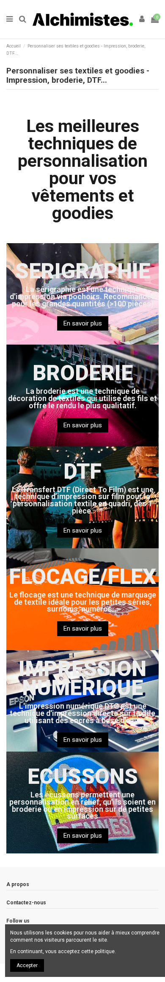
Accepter (27, 965)
